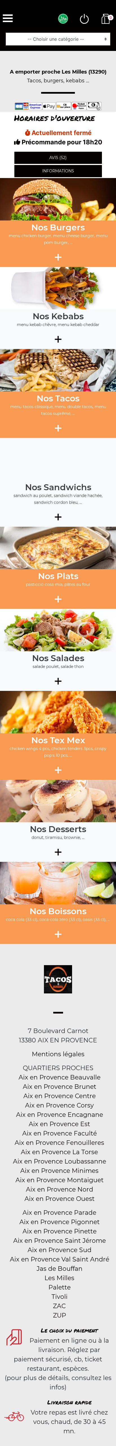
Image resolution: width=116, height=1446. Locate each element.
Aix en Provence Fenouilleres (59, 1143)
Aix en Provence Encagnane (59, 1115)
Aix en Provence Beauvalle (60, 1077)
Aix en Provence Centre (59, 1096)
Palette (59, 1287)
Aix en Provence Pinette (60, 1231)
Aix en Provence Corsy (59, 1105)
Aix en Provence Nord (59, 1189)
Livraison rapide (69, 1402)
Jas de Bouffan (59, 1269)
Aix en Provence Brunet (59, 1087)
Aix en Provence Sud (60, 1250)
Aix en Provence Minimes (59, 1171)
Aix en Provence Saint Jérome (59, 1240)
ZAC (59, 1306)
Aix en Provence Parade (59, 1212)
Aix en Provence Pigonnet (59, 1222)
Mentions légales (58, 1054)
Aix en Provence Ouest (59, 1199)
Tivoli (60, 1297)
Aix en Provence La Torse (59, 1152)
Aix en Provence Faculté (59, 1133)
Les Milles (59, 1278)
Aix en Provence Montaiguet (59, 1180)
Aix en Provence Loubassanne (59, 1161)
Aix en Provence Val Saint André (59, 1259)
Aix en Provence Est (59, 1124)
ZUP (59, 1315)
